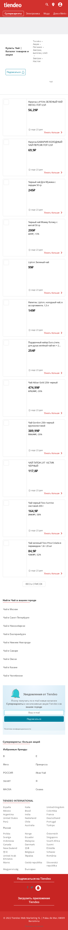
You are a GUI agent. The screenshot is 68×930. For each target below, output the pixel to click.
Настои (37, 61)
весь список (34, 584)
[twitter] (32, 888)
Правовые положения (34, 926)
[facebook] (28, 888)
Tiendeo (37, 41)
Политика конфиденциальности (17, 729)
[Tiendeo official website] (12, 5)
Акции (36, 44)
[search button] (47, 4)
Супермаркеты (13, 13)
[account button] (60, 5)
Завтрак (37, 58)
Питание (37, 47)
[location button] (53, 4)
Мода (47, 13)
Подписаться (34, 719)
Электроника (33, 13)
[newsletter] (38, 888)
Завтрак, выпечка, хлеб (40, 51)
